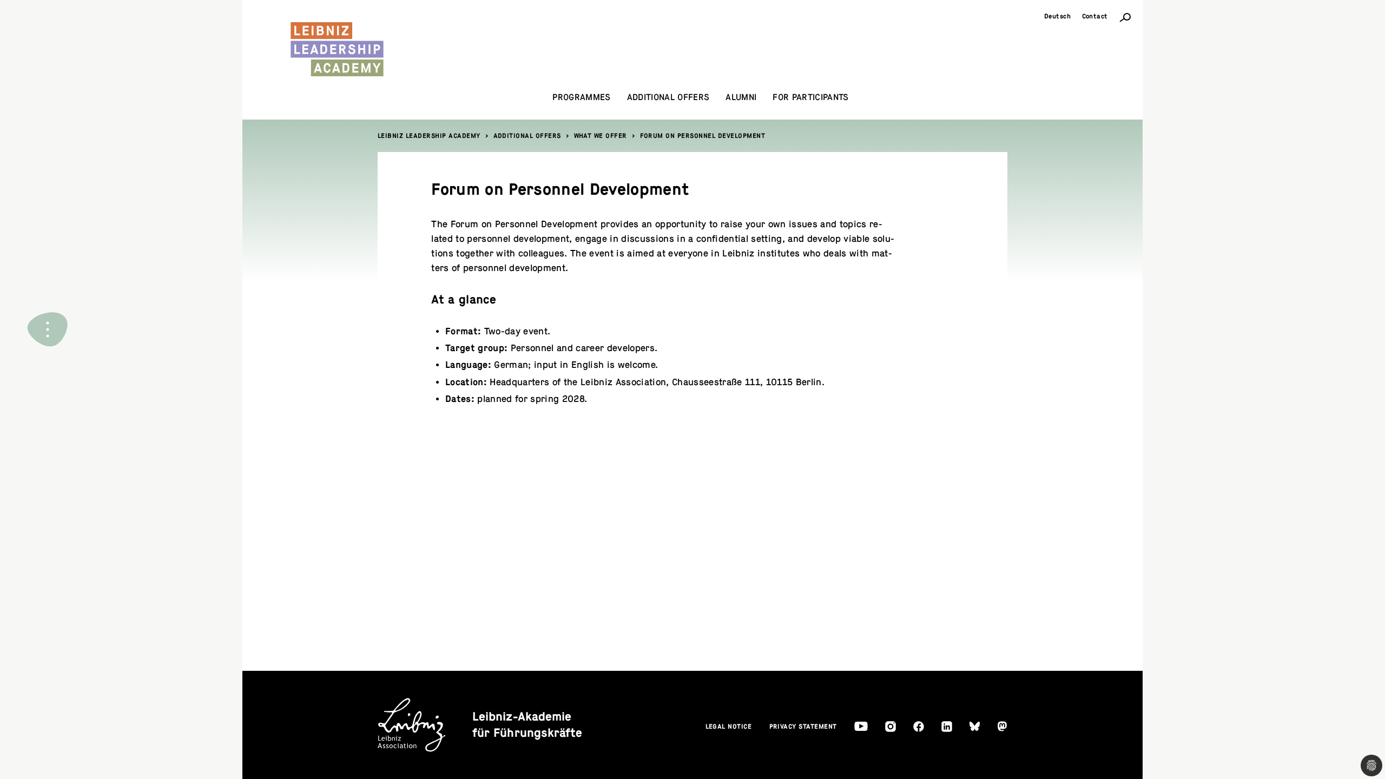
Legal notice (728, 726)
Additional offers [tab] (668, 97)
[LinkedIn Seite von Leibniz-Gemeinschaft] (946, 726)
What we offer (601, 136)
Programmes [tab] (581, 97)
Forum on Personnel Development (703, 136)
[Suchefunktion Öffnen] (1125, 16)
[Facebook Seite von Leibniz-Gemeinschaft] (918, 726)
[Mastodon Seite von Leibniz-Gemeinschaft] (1002, 726)
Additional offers (527, 136)
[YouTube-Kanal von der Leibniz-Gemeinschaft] (861, 726)
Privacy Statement (803, 726)
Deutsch (1057, 16)
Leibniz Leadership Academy (429, 136)
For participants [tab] (810, 97)
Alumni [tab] (741, 97)
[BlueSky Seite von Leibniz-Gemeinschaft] (975, 726)
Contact (1095, 16)
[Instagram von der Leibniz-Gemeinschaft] (890, 726)
